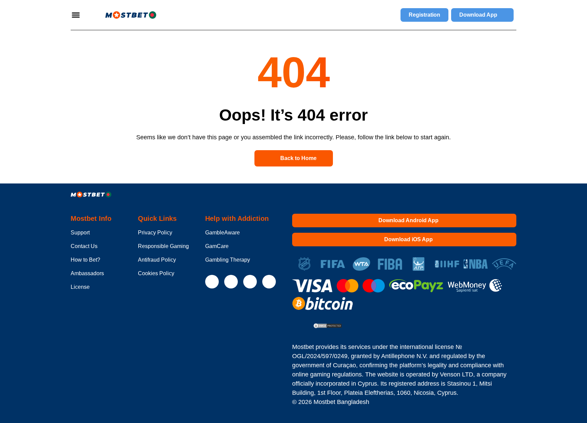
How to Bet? (85, 260)
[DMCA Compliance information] (328, 326)
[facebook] (269, 281)
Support (80, 232)
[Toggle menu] (76, 15)
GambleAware (222, 232)
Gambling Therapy (227, 260)
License (80, 287)
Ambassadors (87, 273)
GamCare (217, 246)
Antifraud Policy (157, 260)
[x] (212, 281)
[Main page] (122, 15)
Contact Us (84, 246)
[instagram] (250, 281)
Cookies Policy (156, 273)
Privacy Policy (155, 232)
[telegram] (231, 281)
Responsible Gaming (163, 246)
